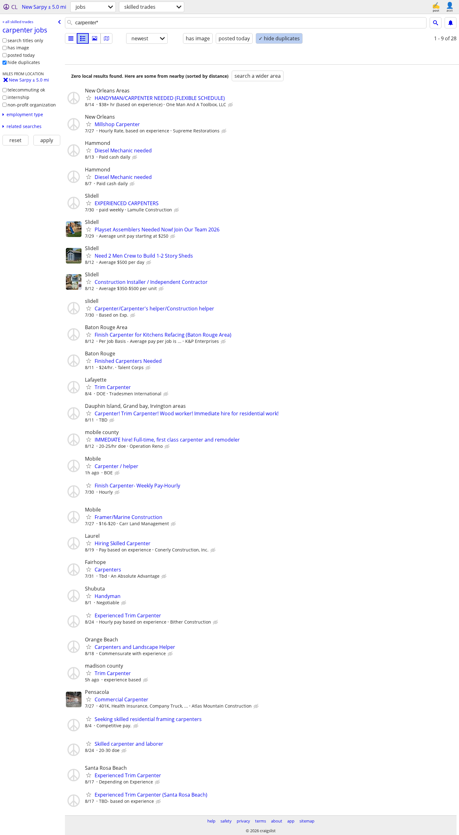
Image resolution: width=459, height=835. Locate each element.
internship (18, 97)
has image (18, 48)
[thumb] (83, 38)
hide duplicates (23, 62)
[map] (106, 38)
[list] (71, 38)
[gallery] (95, 38)
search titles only (25, 40)
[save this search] (451, 22)
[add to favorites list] (88, 97)
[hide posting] (231, 104)
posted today (21, 55)
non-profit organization (31, 105)
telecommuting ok (26, 90)
